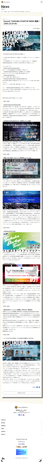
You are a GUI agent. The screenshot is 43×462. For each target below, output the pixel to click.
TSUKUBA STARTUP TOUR (9, 78)
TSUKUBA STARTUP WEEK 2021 (13, 87)
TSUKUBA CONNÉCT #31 (21, 78)
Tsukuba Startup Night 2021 (9, 75)
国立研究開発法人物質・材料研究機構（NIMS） (12, 141)
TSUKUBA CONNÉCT (31, 293)
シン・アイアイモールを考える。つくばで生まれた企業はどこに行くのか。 (19, 338)
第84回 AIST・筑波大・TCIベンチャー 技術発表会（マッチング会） (18, 157)
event (9, 11)
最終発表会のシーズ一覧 (8, 331)
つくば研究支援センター (33, 252)
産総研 (22, 256)
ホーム (2, 11)
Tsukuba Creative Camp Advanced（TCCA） (18, 115)
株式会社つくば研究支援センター (13, 150)
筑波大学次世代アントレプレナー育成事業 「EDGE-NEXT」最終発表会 (18, 309)
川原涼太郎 (12, 69)
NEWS (6, 11)
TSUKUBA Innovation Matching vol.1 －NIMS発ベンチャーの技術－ (17, 71)
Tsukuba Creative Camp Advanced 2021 (12, 68)
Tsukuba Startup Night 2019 (12, 211)
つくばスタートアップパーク (9, 254)
